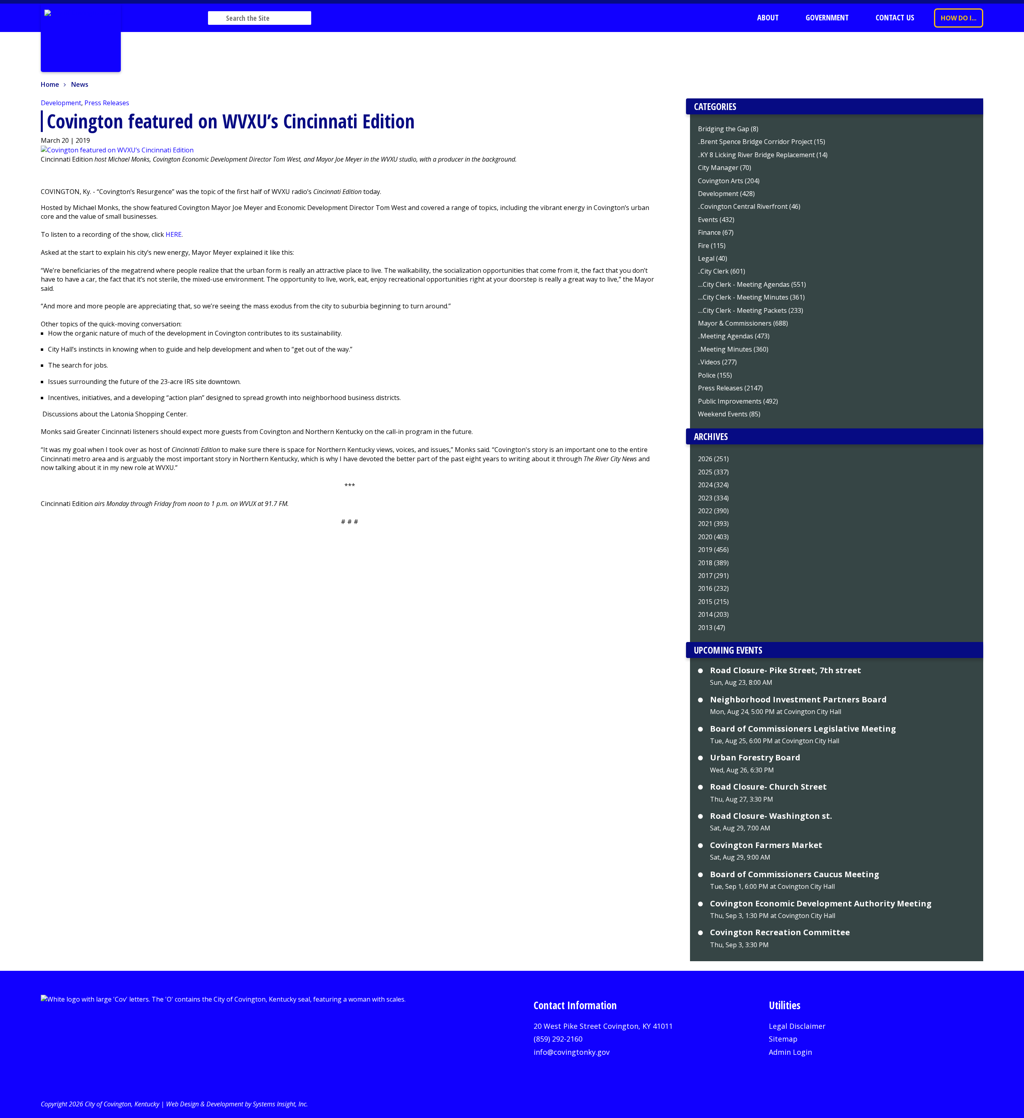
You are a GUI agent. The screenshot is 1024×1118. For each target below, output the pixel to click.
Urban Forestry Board (755, 757)
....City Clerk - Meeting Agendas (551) (752, 284)
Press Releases (106, 102)
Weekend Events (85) (729, 414)
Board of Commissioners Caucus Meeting (794, 874)
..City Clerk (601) (721, 271)
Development (61, 102)
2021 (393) (713, 523)
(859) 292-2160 (558, 1039)
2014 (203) (713, 614)
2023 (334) (713, 498)
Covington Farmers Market (766, 845)
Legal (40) (712, 258)
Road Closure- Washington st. (771, 816)
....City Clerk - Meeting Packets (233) (750, 310)
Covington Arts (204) (729, 180)
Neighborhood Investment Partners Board (798, 699)
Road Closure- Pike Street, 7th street (785, 670)
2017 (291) (713, 575)
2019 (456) (713, 549)
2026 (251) (713, 458)
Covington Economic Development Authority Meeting (821, 903)
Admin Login (790, 1052)
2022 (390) (713, 510)
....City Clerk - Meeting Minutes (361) (751, 297)
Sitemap (783, 1039)
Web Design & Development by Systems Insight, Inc (236, 1104)
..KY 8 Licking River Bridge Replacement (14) (763, 154)
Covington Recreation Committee (780, 932)
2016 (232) (713, 588)
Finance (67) (716, 232)
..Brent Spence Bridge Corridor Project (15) (761, 141)
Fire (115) (712, 245)
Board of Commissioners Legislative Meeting (803, 728)
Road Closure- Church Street (768, 786)
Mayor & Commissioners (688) (743, 323)
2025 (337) (713, 472)
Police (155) (715, 375)
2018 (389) (713, 562)
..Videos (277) (717, 362)
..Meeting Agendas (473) (734, 336)
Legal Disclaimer (797, 1026)
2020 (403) (713, 536)
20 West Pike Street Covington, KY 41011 (603, 1026)
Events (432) (716, 219)
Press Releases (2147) (730, 388)
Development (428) (726, 193)
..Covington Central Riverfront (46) (749, 206)
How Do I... (958, 18)
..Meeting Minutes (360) (733, 349)
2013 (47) (711, 627)
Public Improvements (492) (738, 401)
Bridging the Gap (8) (728, 128)
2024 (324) (713, 484)
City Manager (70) (724, 167)
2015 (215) (713, 601)
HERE (174, 234)
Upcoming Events (728, 650)
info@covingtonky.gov (572, 1052)
